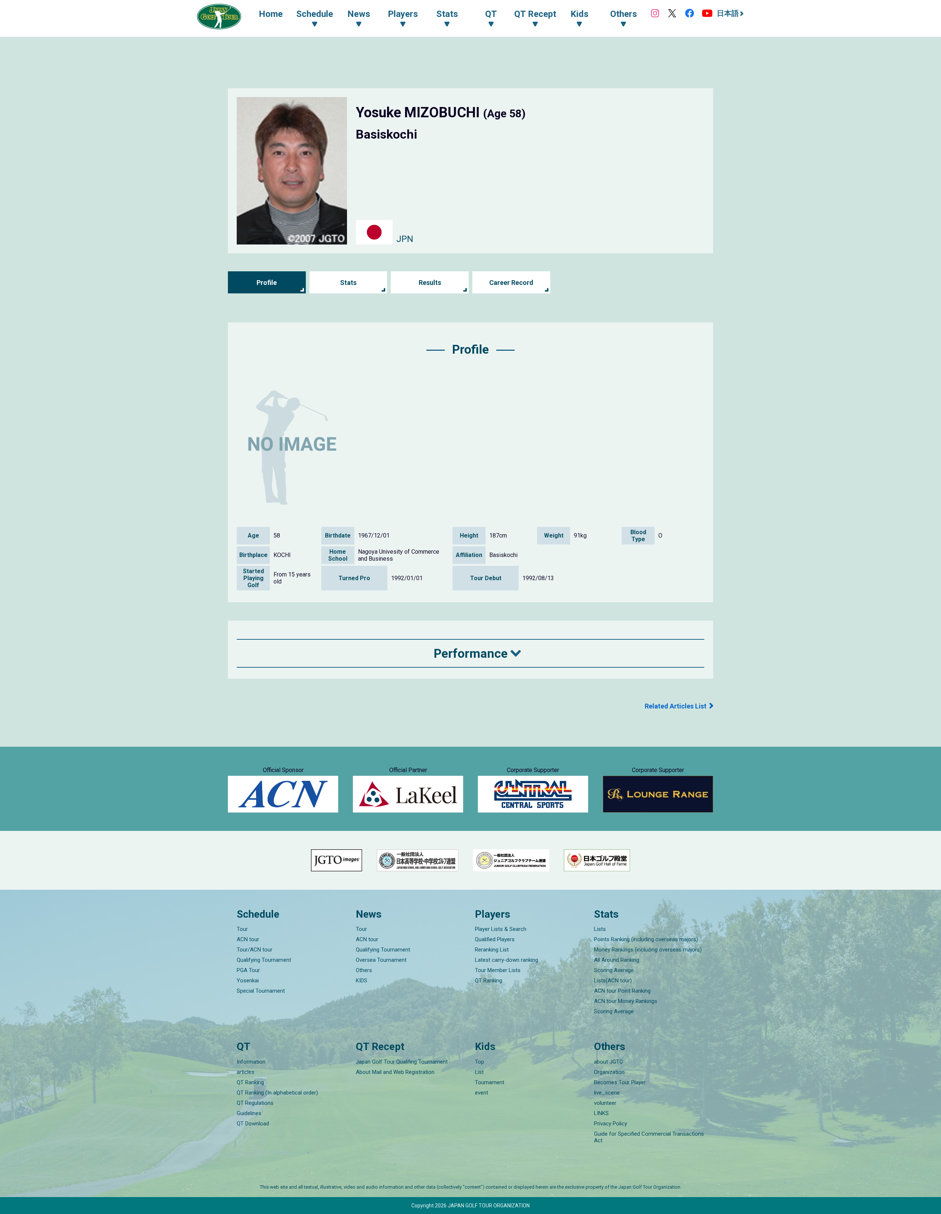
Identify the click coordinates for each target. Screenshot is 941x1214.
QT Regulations (255, 1103)
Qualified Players (495, 939)
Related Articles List (675, 706)
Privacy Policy (610, 1123)
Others (364, 970)
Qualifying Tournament (264, 960)
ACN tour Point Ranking (622, 991)
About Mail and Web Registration (395, 1072)
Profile (267, 282)
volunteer (605, 1103)
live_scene (607, 1092)
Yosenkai (248, 980)
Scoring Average (614, 970)
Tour (242, 929)
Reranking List (492, 949)
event (481, 1092)
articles (245, 1072)
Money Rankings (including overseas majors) (648, 949)
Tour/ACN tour (254, 949)
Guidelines (249, 1113)
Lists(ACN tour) (613, 980)
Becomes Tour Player (620, 1082)
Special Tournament (261, 991)
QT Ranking (488, 980)
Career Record (511, 282)
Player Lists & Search (500, 929)
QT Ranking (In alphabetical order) (277, 1092)
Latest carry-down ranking (506, 960)
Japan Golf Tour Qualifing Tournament (402, 1061)
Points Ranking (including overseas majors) (646, 939)
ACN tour (248, 939)
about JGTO (608, 1061)
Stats (348, 282)
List (479, 1072)
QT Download (253, 1123)
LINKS (601, 1113)
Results (430, 282)
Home (271, 14)
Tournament (489, 1082)
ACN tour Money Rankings (625, 1001)
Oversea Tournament (381, 960)
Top (479, 1061)
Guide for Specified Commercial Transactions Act (649, 1137)
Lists (600, 929)
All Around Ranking (616, 960)
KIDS (361, 980)
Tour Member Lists (497, 970)
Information (251, 1061)
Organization (609, 1072)
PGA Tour (248, 970)
